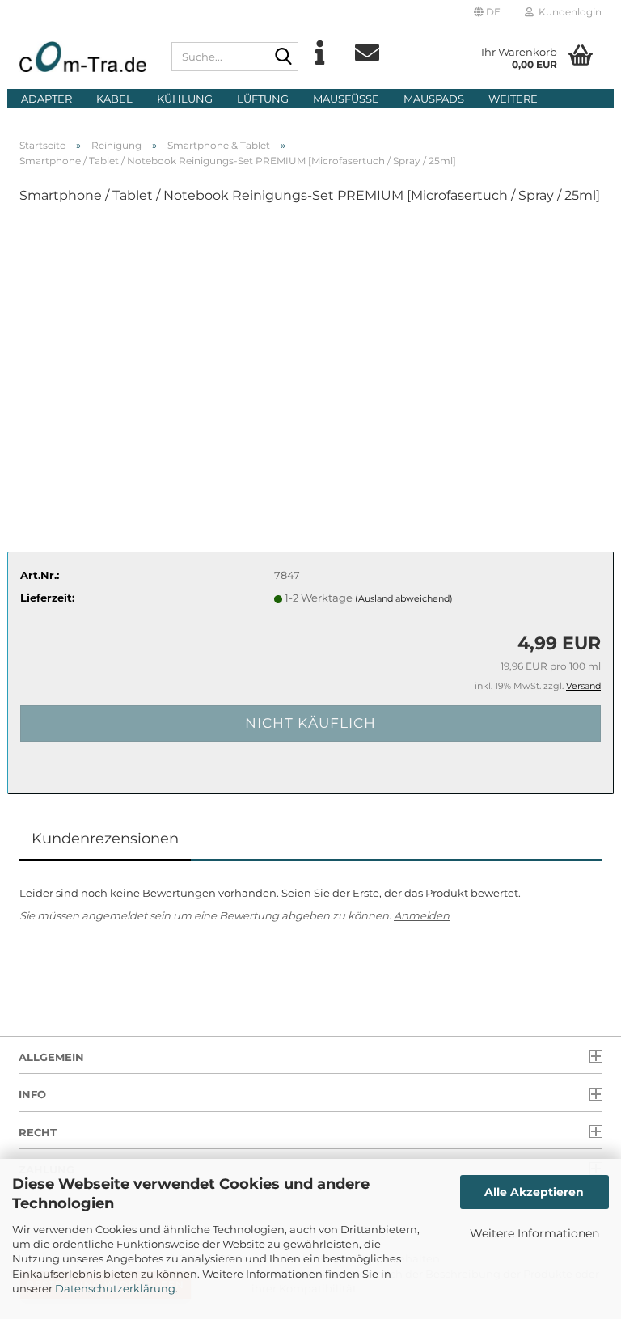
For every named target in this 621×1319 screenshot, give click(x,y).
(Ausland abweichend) (404, 598)
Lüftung (263, 98)
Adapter (46, 98)
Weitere (513, 98)
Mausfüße (346, 98)
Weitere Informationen (534, 1233)
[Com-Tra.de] (83, 56)
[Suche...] (283, 57)
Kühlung (185, 98)
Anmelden (422, 915)
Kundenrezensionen (105, 839)
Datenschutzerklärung (115, 1288)
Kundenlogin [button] (568, 12)
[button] (487, 12)
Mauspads (433, 98)
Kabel (114, 98)
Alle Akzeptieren (534, 1192)
